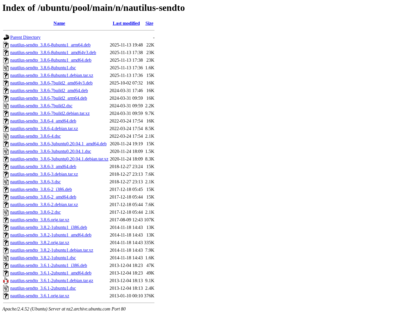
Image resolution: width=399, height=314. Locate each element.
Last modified (126, 23)
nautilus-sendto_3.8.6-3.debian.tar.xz (44, 174)
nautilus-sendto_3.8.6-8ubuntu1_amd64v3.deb (53, 52)
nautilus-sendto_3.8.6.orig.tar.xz (39, 219)
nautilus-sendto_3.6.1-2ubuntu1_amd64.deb (50, 272)
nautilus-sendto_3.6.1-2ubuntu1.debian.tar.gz (51, 280)
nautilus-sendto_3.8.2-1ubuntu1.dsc (43, 257)
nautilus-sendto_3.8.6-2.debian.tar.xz (44, 204)
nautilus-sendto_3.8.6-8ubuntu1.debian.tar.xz (51, 75)
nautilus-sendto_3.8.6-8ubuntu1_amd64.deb (50, 60)
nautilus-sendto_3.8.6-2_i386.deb (41, 189)
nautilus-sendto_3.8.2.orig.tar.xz (39, 242)
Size (149, 23)
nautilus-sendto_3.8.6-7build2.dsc (41, 105)
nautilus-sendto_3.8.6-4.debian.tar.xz (44, 128)
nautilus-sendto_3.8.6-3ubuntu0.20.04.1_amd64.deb (58, 143)
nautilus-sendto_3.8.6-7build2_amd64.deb (49, 90)
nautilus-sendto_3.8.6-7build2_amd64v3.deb (51, 82)
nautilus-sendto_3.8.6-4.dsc (35, 136)
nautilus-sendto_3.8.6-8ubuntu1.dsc (43, 67)
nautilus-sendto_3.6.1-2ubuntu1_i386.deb (48, 265)
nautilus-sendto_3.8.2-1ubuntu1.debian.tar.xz (51, 250)
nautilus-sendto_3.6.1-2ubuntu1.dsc (43, 288)
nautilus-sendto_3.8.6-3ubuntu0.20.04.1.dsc (50, 151)
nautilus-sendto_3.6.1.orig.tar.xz (39, 295)
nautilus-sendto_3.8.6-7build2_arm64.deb (48, 98)
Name (59, 23)
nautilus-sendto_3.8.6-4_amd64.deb (43, 120)
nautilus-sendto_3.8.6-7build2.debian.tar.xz (50, 113)
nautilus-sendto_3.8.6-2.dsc (35, 212)
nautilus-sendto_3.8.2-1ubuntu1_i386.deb (48, 227)
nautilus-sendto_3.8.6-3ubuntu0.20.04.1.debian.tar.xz (59, 158)
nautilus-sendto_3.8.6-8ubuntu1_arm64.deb (50, 44)
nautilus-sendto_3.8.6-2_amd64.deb (43, 196)
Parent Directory (25, 37)
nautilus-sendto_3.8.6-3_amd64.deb (43, 166)
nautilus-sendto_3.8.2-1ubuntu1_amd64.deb (50, 234)
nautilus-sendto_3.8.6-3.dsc (35, 181)
